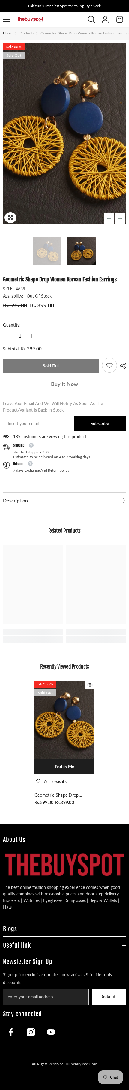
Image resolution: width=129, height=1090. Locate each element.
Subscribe (100, 423)
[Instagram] (31, 1032)
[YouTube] (51, 1032)
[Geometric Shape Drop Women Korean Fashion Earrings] (64, 720)
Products (27, 33)
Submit (109, 996)
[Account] (105, 19)
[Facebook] (11, 1032)
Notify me (64, 766)
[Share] (121, 365)
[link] (109, 365)
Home (8, 33)
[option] (64, 133)
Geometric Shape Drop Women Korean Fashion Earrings (57, 795)
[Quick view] (90, 685)
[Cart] (119, 19)
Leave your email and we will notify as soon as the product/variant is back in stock (53, 406)
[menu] (6, 19)
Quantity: (12, 324)
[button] (109, 218)
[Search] (91, 19)
